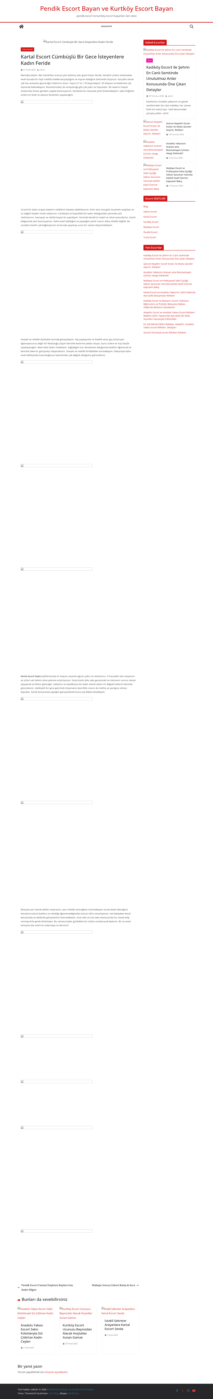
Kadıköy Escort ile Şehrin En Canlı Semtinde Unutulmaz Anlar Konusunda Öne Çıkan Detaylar (168, 78)
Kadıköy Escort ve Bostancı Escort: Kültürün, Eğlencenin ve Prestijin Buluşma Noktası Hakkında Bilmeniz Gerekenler (166, 304)
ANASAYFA (106, 26)
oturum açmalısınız (56, 1372)
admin (42, 69)
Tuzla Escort (27, 49)
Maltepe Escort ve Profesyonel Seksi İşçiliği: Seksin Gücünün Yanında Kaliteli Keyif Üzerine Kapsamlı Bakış (179, 175)
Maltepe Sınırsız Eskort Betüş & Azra (113, 1285)
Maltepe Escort (151, 227)
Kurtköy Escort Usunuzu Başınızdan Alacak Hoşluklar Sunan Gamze (77, 1331)
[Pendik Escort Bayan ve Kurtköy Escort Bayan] (21, 26)
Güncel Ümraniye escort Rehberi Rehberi (164, 332)
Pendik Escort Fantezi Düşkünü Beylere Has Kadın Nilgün (47, 1287)
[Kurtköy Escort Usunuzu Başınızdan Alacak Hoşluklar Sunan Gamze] (78, 1309)
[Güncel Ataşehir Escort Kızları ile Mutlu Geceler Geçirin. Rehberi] (153, 129)
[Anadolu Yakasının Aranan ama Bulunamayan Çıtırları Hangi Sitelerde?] (153, 150)
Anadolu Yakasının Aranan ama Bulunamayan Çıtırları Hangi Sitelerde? (177, 148)
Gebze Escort (150, 211)
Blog (150, 60)
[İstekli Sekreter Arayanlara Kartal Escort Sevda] (120, 1309)
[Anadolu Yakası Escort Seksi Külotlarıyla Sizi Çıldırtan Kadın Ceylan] (36, 1309)
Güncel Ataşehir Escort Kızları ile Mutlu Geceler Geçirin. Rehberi (178, 126)
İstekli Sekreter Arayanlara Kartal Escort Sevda (117, 1325)
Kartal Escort (150, 216)
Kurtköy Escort (150, 221)
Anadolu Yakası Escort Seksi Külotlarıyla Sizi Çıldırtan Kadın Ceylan (32, 1333)
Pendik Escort (150, 232)
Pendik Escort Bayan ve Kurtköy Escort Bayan (106, 8)
